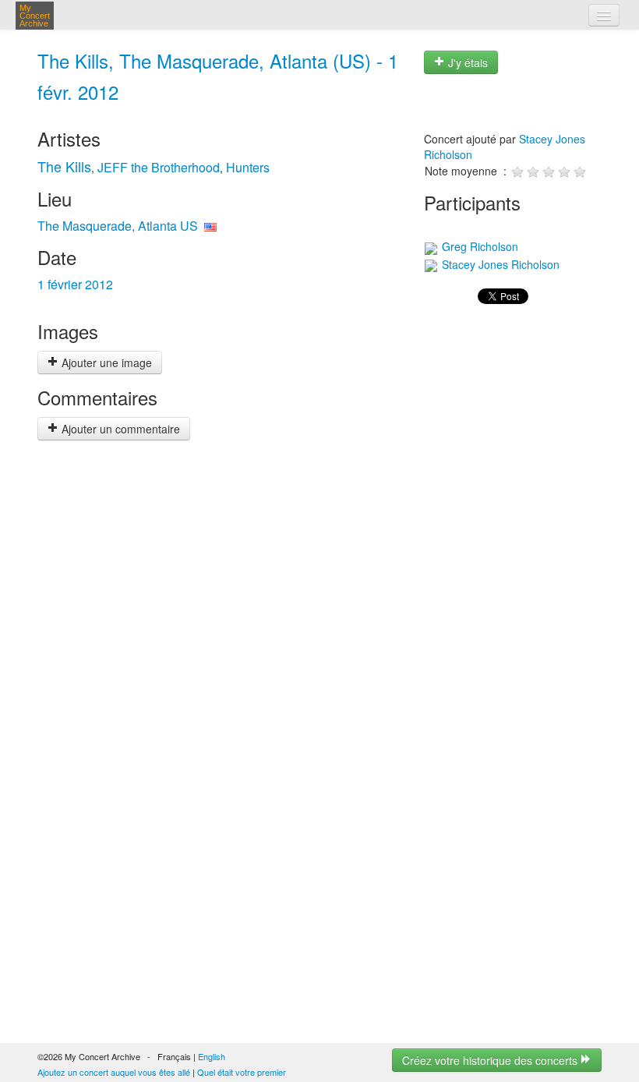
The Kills (64, 166)
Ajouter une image (105, 362)
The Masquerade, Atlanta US (117, 226)
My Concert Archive (34, 15)
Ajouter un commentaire (119, 429)
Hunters (248, 167)
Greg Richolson (478, 246)
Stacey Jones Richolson (499, 264)
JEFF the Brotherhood (158, 167)
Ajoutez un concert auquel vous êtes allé (113, 1072)
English (211, 1056)
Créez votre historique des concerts (491, 1060)
